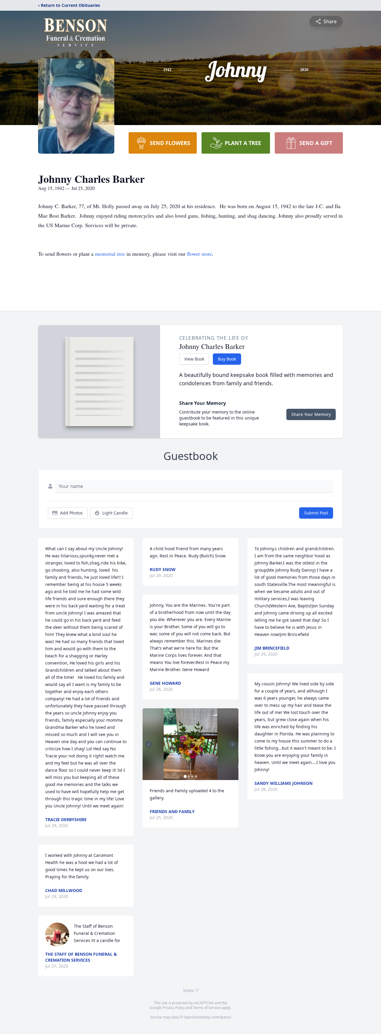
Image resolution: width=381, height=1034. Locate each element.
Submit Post (316, 513)
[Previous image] (148, 744)
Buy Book (227, 359)
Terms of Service (207, 1007)
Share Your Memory (311, 414)
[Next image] (232, 744)
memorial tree (110, 253)
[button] (191, 744)
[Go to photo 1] (185, 776)
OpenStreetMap (197, 1017)
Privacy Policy (174, 1007)
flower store (199, 253)
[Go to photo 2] (189, 776)
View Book (194, 359)
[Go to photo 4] (196, 776)
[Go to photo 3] (192, 776)
